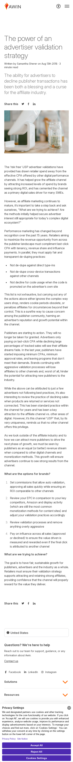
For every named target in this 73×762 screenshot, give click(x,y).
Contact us (11, 661)
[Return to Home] (12, 6)
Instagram (51, 672)
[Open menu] (67, 6)
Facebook (15, 672)
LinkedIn (33, 672)
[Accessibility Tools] (58, 6)
